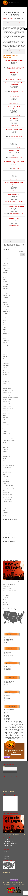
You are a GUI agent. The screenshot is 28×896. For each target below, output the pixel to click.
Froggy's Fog (5, 367)
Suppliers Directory (10, 681)
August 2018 (5, 270)
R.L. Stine (5, 453)
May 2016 (5, 301)
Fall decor (5, 354)
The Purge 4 (5, 471)
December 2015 (6, 308)
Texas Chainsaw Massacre (8, 465)
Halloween (5, 374)
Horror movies (6, 424)
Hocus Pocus (5, 417)
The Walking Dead (7, 472)
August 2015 (5, 313)
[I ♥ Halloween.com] (5, 2)
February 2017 (6, 286)
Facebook (8, 695)
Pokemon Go (5, 449)
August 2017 (5, 275)
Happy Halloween (9, 684)
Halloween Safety (6, 401)
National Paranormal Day (8, 438)
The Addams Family (7, 467)
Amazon (4, 320)
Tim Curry (5, 474)
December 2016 (6, 290)
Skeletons (5, 458)
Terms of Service (21, 884)
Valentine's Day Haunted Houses (10, 496)
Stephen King (5, 462)
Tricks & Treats (6, 481)
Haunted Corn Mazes (7, 588)
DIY (3, 347)
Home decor (5, 420)
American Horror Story (7, 326)
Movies (4, 437)
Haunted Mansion (6, 411)
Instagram (8, 698)
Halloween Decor (6, 383)
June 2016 (5, 299)
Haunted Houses (6, 410)
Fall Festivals (5, 604)
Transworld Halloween (7, 478)
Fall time (4, 360)
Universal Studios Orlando (8, 488)
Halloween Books (6, 379)
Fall (3, 351)
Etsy (3, 349)
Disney (4, 344)
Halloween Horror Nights (8, 390)
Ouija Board (5, 444)
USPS (4, 490)
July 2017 (4, 277)
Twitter (7, 697)
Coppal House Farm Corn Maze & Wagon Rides (14, 162)
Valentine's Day (6, 492)
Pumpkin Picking (13, 67)
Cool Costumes (6, 340)
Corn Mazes (18, 68)
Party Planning (6, 447)
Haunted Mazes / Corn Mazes (11, 201)
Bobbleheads (6, 333)
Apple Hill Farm (14, 118)
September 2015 (6, 311)
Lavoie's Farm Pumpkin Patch (14, 129)
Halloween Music (6, 395)
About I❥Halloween (10, 709)
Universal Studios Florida (8, 485)
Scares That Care (6, 456)
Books (4, 335)
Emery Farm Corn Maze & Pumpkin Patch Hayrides (14, 83)
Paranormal (5, 446)
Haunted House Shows (8, 408)
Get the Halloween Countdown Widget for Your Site (14, 581)
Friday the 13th (6, 365)
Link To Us (8, 719)
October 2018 (5, 267)
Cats (4, 336)
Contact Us (8, 711)
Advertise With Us (6, 872)
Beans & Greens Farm (14, 194)
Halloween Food (6, 385)
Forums (7, 715)
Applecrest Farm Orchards (14, 140)
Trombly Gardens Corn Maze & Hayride (14, 206)
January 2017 (5, 288)
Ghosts (4, 370)
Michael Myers (6, 435)
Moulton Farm (14, 72)
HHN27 (4, 415)
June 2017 (5, 279)
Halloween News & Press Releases (10, 397)
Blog (7, 712)
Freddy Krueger (6, 363)
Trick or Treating (6, 479)
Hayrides (7, 653)
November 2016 (6, 292)
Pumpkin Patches (6, 601)
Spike (4, 460)
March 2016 (5, 304)
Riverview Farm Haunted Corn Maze (14, 60)
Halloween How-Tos (7, 392)
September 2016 (6, 295)
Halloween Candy (6, 381)
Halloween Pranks (7, 399)
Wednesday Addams (7, 501)
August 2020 (5, 265)
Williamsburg (5, 503)
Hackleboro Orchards (13, 218)
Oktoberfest (5, 602)
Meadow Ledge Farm (14, 96)
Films (4, 361)
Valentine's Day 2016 (7, 494)
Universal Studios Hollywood (9, 487)
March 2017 (5, 284)
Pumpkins (5, 451)
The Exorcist (5, 469)
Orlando (4, 442)
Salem (4, 454)
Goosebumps (6, 372)
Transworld (5, 476)
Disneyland (5, 345)
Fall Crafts (5, 353)
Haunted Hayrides (9, 639)
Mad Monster (5, 431)
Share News (8, 716)
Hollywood (5, 419)
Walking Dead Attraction (8, 497)
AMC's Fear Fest (6, 324)
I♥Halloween (5, 18)
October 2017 (5, 272)
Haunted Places (6, 413)
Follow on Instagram (15, 547)
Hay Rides (11, 18)
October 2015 (5, 309)
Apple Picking (5, 327)
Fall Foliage (5, 356)
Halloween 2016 (6, 376)
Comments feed (6, 514)
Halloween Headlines (7, 388)
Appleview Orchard (14, 150)
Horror (4, 422)
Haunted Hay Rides (7, 592)
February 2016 (6, 306)
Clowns (4, 338)
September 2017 (6, 274)
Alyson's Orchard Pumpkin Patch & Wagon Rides (14, 183)
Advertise (8, 718)
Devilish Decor (6, 342)
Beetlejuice (5, 329)
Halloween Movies (7, 394)
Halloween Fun (6, 386)
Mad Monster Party (7, 433)
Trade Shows (8, 682)
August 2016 (5, 297)
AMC (4, 322)
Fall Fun (4, 358)
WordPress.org (6, 515)
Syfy (4, 463)
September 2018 (6, 268)
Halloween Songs (6, 403)
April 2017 (5, 283)
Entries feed (5, 512)
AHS (3, 319)
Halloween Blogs (6, 378)
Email (4, 766)
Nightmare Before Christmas (9, 440)
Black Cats (5, 331)
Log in (4, 510)
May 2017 (5, 281)
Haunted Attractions (7, 406)
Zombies (4, 505)
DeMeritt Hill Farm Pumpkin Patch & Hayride (14, 107)
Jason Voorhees (6, 428)
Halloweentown (6, 404)
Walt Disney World (7, 499)
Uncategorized (6, 483)
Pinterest (7, 700)
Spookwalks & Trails (10, 642)
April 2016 (5, 302)
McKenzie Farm (14, 172)
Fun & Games (5, 369)
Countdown (8, 713)
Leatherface (5, 429)
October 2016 (5, 293)
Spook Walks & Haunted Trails (9, 590)
